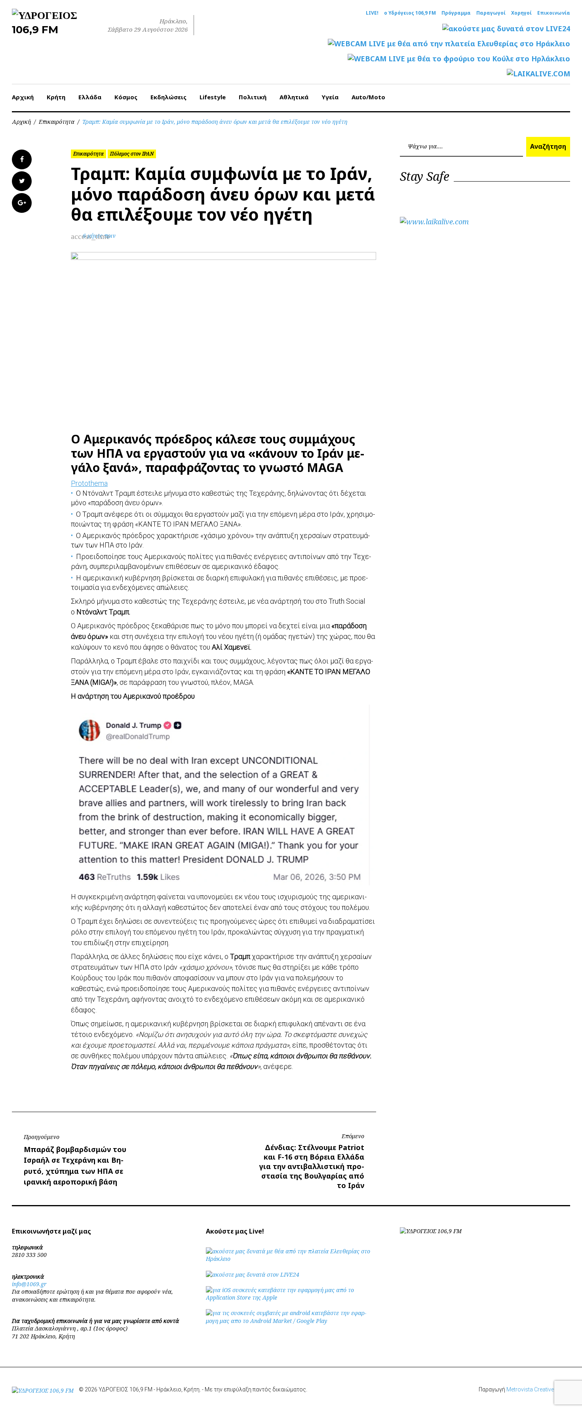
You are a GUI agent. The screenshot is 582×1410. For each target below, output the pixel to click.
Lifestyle (213, 97)
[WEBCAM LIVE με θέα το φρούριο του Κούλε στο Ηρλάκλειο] (459, 59)
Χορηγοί (521, 13)
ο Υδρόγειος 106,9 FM (410, 13)
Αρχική (23, 97)
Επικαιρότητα (56, 121)
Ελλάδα (89, 97)
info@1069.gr (29, 1284)
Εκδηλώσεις (168, 97)
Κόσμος (125, 97)
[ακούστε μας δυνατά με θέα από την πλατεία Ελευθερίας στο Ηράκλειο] (291, 1258)
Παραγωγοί (491, 13)
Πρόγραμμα (456, 13)
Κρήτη (56, 97)
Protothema (89, 483)
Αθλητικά (294, 97)
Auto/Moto (368, 97)
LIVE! (372, 13)
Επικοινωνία (553, 13)
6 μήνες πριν (99, 235)
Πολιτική (252, 97)
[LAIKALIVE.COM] (538, 74)
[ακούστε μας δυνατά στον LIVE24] (506, 29)
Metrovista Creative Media (538, 1389)
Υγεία (330, 97)
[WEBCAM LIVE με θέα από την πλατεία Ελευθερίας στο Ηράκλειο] (449, 44)
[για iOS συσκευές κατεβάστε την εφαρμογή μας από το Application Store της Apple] (291, 1297)
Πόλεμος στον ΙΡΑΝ (132, 153)
